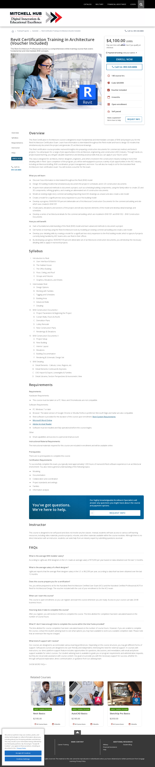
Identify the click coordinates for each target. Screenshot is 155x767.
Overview (15, 133)
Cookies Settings (23, 759)
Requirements (17, 143)
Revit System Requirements (104, 416)
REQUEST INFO (133, 119)
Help (104, 750)
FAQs (14, 153)
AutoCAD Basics (79, 713)
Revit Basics (39, 713)
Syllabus (15, 138)
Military (105, 745)
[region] (23, 747)
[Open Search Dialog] (141, 4)
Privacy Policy (81, 761)
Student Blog (127, 745)
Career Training (63, 745)
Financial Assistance (110, 747)
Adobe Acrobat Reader (42, 424)
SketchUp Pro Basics (120, 713)
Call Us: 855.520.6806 (134, 31)
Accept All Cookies (23, 753)
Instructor (16, 148)
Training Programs (23, 31)
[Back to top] (77, 741)
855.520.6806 (16, 170)
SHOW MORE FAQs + (37, 664)
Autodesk (35, 31)
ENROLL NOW (124, 59)
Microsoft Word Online (42, 420)
